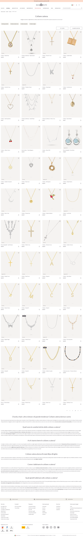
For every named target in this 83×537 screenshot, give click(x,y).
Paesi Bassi (44, 512)
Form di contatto (18, 506)
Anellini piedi (31, 514)
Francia (43, 509)
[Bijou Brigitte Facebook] (51, 527)
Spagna (43, 511)
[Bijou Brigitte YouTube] (58, 527)
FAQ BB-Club (3, 508)
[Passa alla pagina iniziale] (41, 4)
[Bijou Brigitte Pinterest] (54, 527)
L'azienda (58, 509)
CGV (71, 506)
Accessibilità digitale (74, 517)
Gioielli (8, 8)
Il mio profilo (3, 512)
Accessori (22, 8)
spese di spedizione (42, 535)
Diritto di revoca (73, 514)
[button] (76, 5)
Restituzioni (3, 511)
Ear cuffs (30, 509)
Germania (44, 506)
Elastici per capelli (32, 508)
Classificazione (76, 28)
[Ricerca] (81, 8)
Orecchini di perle (32, 506)
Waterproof (30, 8)
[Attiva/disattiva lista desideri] (18, 32)
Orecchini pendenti (32, 512)
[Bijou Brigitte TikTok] (43, 527)
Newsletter (3, 515)
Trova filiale (17, 508)
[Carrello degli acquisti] (81, 5)
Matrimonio (46, 8)
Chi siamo (58, 508)
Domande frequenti (5, 514)
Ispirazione (57, 8)
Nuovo (2, 8)
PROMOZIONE (38, 8)
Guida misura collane (5, 519)
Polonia (43, 514)
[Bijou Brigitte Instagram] (47, 527)
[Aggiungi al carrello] (18, 57)
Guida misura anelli (4, 517)
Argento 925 (15, 8)
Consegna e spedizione (5, 509)
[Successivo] (80, 410)
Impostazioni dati (73, 519)
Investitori (58, 506)
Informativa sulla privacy (75, 511)
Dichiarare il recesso (74, 515)
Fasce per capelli (32, 511)
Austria (43, 508)
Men (52, 8)
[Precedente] (67, 410)
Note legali (72, 512)
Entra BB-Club (4, 506)
